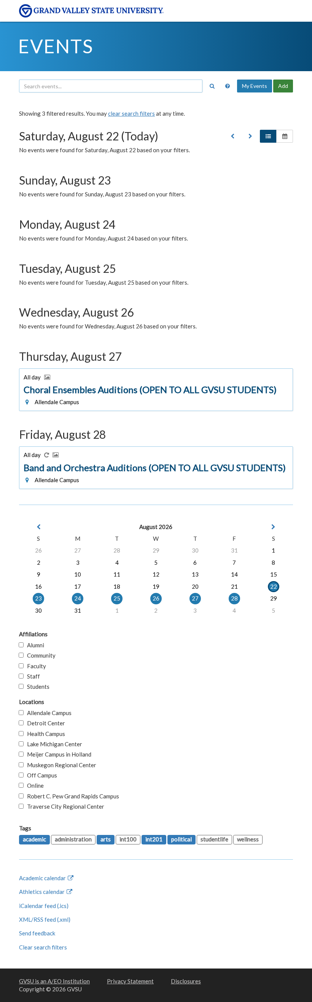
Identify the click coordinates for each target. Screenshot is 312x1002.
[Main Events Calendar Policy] (227, 86)
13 (195, 574)
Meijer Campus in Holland (57, 754)
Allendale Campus (48, 712)
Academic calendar (43, 878)
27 (77, 550)
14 (234, 574)
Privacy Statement (130, 981)
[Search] (212, 86)
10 (77, 574)
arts (105, 839)
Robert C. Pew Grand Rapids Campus (71, 796)
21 (234, 586)
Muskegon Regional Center (60, 764)
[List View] (268, 136)
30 (195, 550)
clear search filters (131, 113)
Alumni (34, 645)
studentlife (214, 839)
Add (283, 86)
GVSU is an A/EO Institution (54, 981)
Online (34, 785)
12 (156, 574)
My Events (254, 86)
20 (195, 586)
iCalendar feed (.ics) (43, 905)
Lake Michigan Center (53, 744)
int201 (153, 839)
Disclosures (186, 981)
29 (156, 550)
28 (116, 550)
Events (55, 46)
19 (156, 586)
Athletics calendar (42, 891)
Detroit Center (44, 723)
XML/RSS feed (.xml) (44, 919)
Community (40, 655)
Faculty (35, 666)
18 (116, 586)
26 (38, 550)
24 (77, 598)
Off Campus (40, 775)
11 (116, 574)
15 (273, 574)
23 (38, 598)
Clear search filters (43, 947)
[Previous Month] (38, 526)
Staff (32, 676)
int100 (128, 839)
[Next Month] (273, 526)
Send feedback (37, 933)
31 (234, 550)
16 (38, 586)
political (181, 839)
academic (34, 839)
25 (116, 598)
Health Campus (44, 733)
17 (77, 586)
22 (273, 586)
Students (36, 686)
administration (73, 839)
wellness (248, 839)
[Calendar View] (284, 136)
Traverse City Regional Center (64, 806)
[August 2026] (232, 136)
